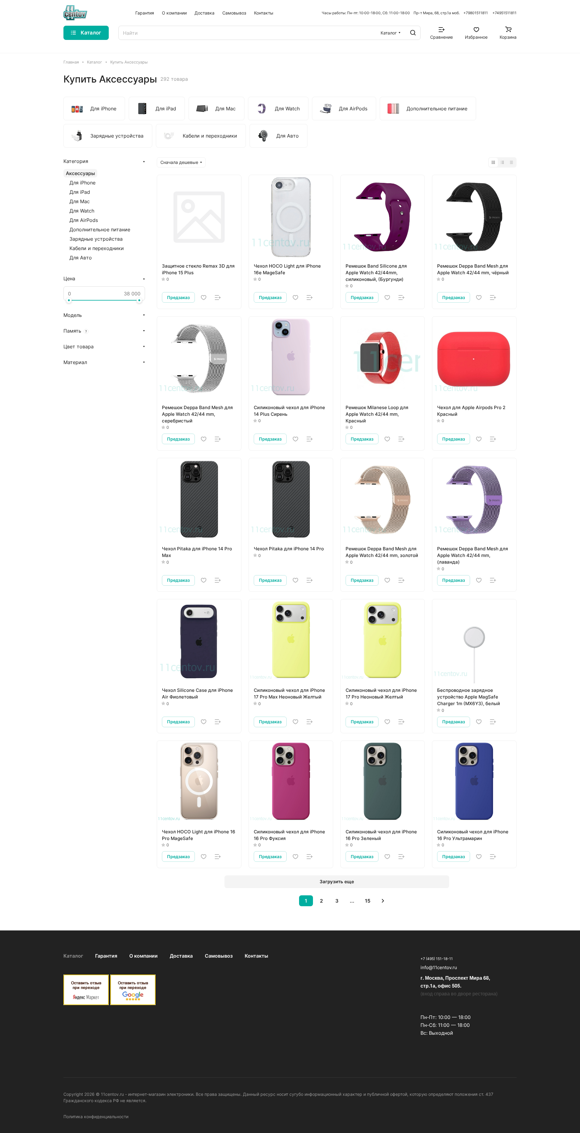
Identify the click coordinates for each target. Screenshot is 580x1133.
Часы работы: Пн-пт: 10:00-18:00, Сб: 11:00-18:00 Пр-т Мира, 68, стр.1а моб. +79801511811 (405, 13)
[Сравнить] (217, 297)
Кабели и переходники (96, 248)
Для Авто (80, 258)
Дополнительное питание (99, 229)
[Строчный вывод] (502, 162)
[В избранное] (203, 297)
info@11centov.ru (438, 967)
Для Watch (81, 211)
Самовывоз (219, 956)
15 (367, 901)
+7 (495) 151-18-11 (436, 958)
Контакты (256, 956)
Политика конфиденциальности (95, 1116)
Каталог (73, 956)
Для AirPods (83, 220)
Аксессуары (80, 173)
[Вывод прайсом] (511, 162)
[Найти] (412, 33)
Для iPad (79, 192)
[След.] (383, 900)
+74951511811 (504, 13)
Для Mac (79, 201)
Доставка (181, 956)
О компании (143, 956)
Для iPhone (82, 183)
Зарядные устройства (96, 239)
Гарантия (106, 956)
